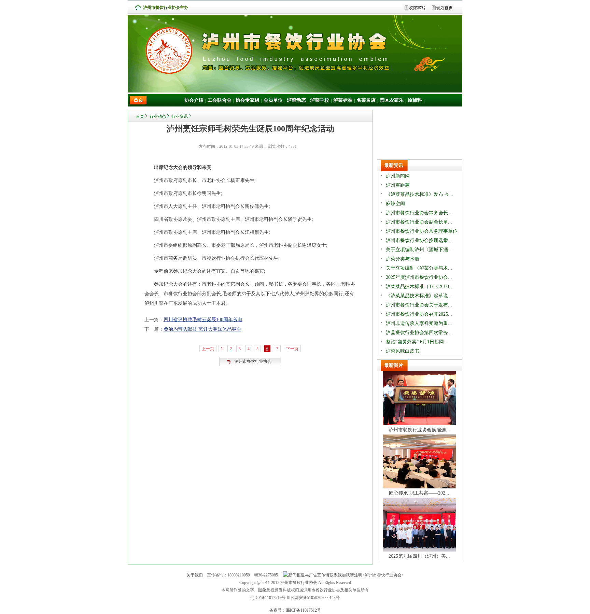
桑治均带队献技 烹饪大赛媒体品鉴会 (202, 329)
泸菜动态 (296, 100)
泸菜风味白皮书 (402, 351)
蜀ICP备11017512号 (303, 610)
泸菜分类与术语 (402, 258)
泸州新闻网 (398, 176)
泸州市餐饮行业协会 (253, 361)
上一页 (208, 348)
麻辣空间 (395, 203)
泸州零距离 (398, 185)
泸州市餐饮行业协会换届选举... (419, 240)
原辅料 (415, 100)
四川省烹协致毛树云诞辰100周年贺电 (203, 319)
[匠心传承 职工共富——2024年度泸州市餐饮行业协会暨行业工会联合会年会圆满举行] (419, 486)
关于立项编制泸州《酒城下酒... (419, 249)
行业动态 (158, 116)
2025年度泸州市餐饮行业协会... (419, 277)
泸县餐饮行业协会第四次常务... (419, 332)
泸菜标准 (342, 100)
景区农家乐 (392, 100)
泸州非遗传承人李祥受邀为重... (419, 323)
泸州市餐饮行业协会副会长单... (419, 222)
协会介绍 (193, 100)
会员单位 (273, 100)
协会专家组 (247, 100)
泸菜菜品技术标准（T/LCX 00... (419, 286)
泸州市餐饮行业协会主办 (165, 7)
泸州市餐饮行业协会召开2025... (419, 314)
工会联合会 (219, 100)
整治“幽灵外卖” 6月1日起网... (417, 341)
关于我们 (194, 575)
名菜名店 (366, 100)
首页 (140, 116)
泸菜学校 (319, 100)
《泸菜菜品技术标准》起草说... (419, 295)
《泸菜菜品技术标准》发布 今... (419, 194)
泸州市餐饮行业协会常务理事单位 (422, 231)
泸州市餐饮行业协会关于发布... (419, 305)
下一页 (292, 348)
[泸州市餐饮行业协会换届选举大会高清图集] (419, 423)
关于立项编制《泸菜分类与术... (419, 268)
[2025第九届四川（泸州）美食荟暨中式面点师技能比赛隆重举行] (419, 550)
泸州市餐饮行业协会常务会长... (419, 212)
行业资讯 (179, 116)
